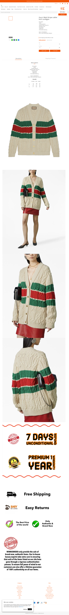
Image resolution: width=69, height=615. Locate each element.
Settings (25, 609)
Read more (21, 606)
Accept (29, 609)
